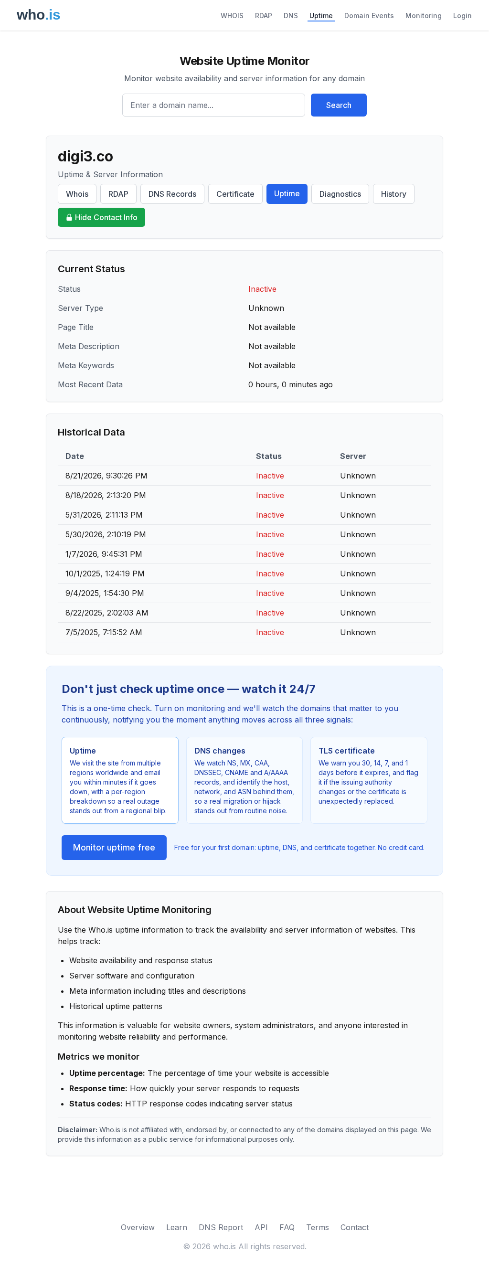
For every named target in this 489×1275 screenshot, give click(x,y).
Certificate (235, 194)
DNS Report (221, 1227)
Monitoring (423, 15)
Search (338, 105)
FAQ (287, 1227)
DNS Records (172, 194)
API (261, 1227)
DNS (291, 15)
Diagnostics (340, 194)
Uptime (321, 15)
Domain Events (369, 15)
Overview (138, 1227)
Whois (77, 194)
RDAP (263, 15)
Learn (176, 1227)
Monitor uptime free (114, 847)
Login (462, 15)
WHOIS (232, 15)
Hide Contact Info (106, 217)
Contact (354, 1227)
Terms (317, 1227)
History (393, 194)
